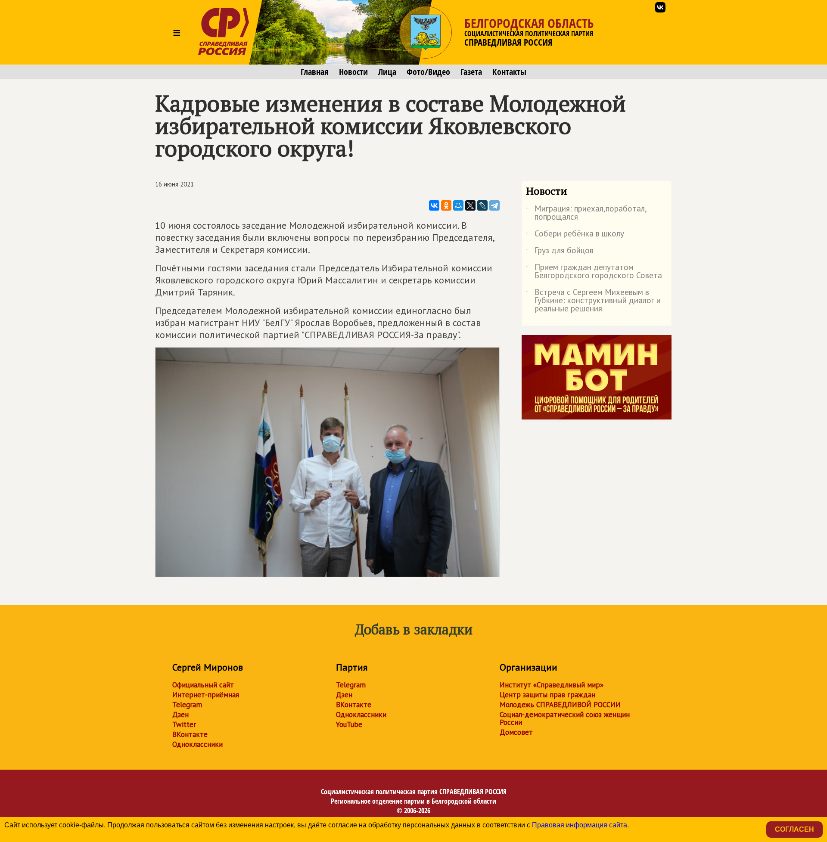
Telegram (187, 704)
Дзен (180, 714)
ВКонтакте (190, 734)
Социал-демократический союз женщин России (565, 718)
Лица (387, 72)
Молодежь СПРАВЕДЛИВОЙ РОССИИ (560, 704)
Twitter (184, 724)
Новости (353, 72)
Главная (315, 72)
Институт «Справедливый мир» (551, 685)
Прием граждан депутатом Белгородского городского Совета (594, 271)
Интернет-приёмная (205, 695)
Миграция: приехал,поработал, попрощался (586, 213)
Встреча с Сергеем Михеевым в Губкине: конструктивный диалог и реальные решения (593, 301)
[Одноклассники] (446, 205)
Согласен (794, 829)
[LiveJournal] (482, 205)
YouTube (349, 724)
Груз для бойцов (560, 252)
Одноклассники (197, 744)
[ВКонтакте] (434, 205)
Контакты (509, 72)
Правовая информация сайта (579, 825)
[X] (470, 205)
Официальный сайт (203, 685)
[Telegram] (494, 205)
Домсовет (516, 732)
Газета (471, 72)
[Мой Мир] (458, 205)
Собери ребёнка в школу (575, 235)
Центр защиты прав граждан (547, 695)
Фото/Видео (428, 72)
